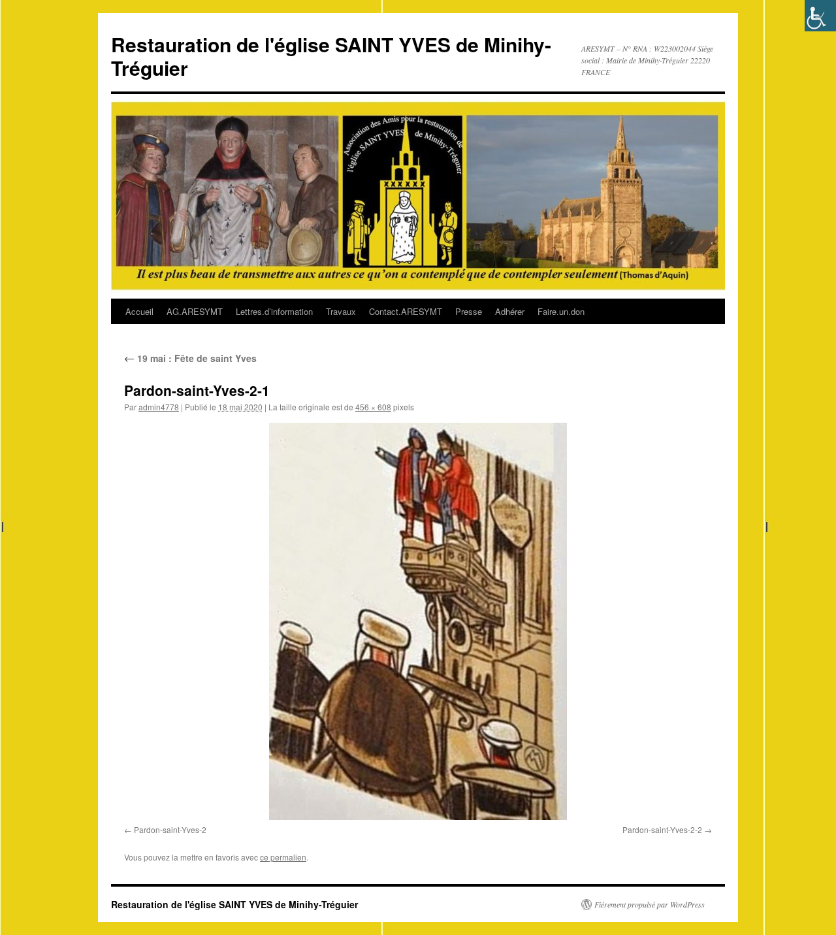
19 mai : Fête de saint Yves (190, 358)
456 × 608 (373, 406)
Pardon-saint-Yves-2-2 (662, 829)
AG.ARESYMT (195, 311)
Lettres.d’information (274, 311)
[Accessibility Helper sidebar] (820, 15)
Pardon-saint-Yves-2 (170, 829)
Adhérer (509, 311)
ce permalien (283, 856)
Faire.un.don (561, 311)
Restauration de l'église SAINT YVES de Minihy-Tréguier (331, 56)
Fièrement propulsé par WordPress (649, 904)
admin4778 (158, 406)
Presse (468, 311)
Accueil (139, 311)
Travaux (341, 311)
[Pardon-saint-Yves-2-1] (418, 621)
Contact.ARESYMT (405, 311)
